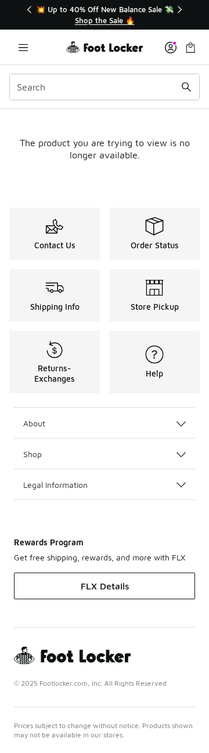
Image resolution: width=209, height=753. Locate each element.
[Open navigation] (23, 47)
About (34, 423)
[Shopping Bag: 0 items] (190, 47)
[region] (104, 15)
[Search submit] (186, 87)
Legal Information (55, 485)
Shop (32, 454)
